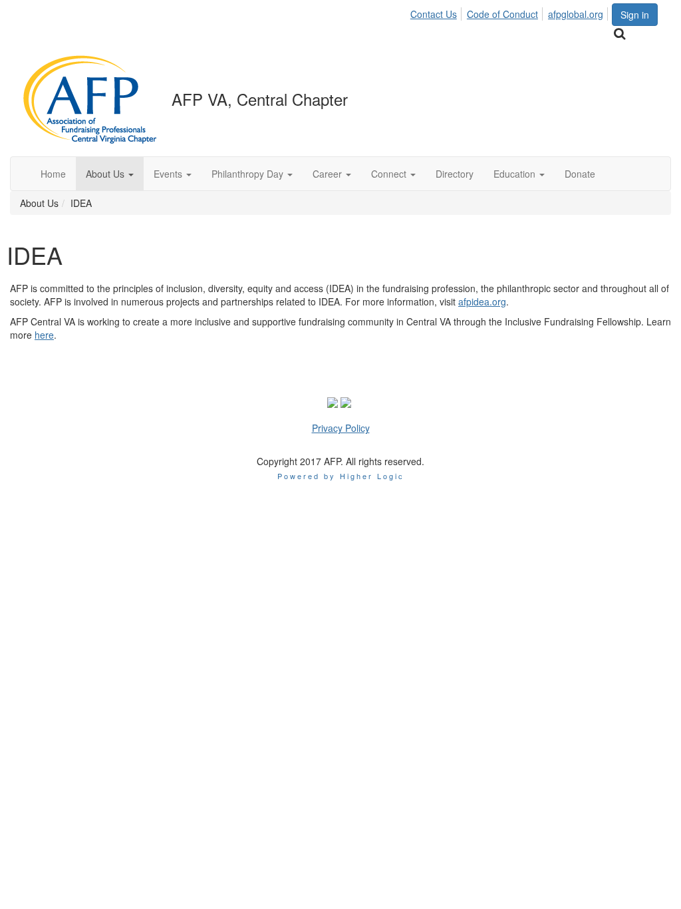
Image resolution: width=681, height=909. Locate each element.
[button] (110, 173)
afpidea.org (482, 301)
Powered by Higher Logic (340, 475)
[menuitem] (437, 12)
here (44, 334)
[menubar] (510, 12)
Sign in (634, 14)
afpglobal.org (575, 14)
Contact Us (433, 14)
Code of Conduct (502, 14)
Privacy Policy (341, 428)
